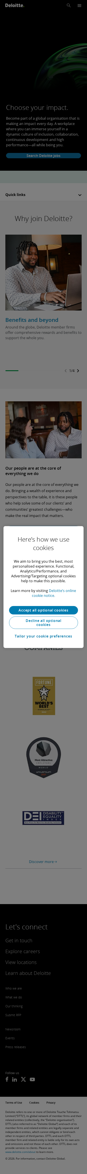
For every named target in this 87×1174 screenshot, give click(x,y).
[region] (44, 587)
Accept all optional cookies (43, 610)
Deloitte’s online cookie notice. (54, 593)
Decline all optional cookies (43, 622)
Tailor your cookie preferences (43, 636)
